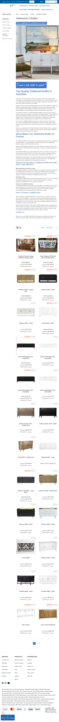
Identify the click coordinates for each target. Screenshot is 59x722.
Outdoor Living (18, 666)
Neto (56, 712)
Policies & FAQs (31, 669)
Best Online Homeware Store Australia (10, 691)
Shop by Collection (44, 5)
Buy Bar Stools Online (7, 693)
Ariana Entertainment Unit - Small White (48, 391)
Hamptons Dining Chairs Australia (36, 697)
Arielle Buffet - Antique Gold (26, 457)
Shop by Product (33, 5)
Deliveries (4, 676)
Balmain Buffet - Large (48, 457)
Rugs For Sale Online (6, 702)
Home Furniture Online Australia (25, 699)
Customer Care (5, 659)
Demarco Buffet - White (48, 524)
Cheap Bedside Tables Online (8, 695)
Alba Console (26, 625)
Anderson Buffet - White (26, 323)
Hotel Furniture (37, 699)
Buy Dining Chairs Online (18, 693)
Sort (43, 227)
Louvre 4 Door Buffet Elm (48, 625)
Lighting (17, 676)
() (42, 1)
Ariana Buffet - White (48, 323)
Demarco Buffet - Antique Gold (48, 491)
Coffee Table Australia (21, 695)
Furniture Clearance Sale (7, 697)
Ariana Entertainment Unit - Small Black (26, 391)
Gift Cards (4, 663)
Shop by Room (23, 5)
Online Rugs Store (30, 701)
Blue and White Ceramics (38, 691)
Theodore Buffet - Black (26, 591)
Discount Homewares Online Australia (46, 695)
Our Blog (4, 1)
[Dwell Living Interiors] (13, 5)
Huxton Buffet (26, 558)
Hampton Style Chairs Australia (21, 697)
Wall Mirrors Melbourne (48, 702)
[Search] (55, 1)
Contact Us (13, 1)
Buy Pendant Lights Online (31, 693)
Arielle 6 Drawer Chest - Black (48, 423)
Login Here (32, 1)
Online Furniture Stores (7, 689)
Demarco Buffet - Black (26, 524)
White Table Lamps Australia (22, 704)
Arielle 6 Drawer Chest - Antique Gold (26, 424)
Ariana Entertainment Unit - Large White (48, 357)
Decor (16, 672)
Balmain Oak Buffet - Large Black (26, 491)
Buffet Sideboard (49, 691)
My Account (4, 666)
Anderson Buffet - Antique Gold (26, 290)
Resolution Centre (6, 672)
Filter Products (6, 14)
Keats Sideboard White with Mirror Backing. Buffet (48, 256)
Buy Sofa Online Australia (43, 693)
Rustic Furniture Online (17, 702)
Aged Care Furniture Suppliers (32, 689)
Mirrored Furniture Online (7, 701)
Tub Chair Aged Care (28, 702)
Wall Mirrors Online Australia (8, 704)
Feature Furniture (19, 663)
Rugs (16, 669)
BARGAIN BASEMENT (34, 9)
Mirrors (16, 679)
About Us (8, 1)
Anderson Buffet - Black (48, 289)
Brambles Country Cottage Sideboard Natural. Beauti (25, 256)
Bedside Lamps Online (45, 689)
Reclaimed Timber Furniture (42, 701)
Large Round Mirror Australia (47, 699)
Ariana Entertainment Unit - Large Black (26, 357)
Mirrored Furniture (19, 659)
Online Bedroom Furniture (19, 701)
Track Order (5, 669)
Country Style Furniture (32, 695)
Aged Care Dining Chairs (18, 689)
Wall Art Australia (38, 702)
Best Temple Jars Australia (26, 691)
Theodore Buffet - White (48, 591)
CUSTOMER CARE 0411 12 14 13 (22, 1)
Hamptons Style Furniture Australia (9, 699)
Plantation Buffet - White (48, 558)
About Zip (29, 676)
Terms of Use (30, 672)
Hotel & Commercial (47, 9)
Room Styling (23, 9)
